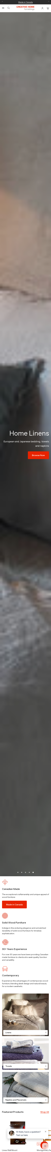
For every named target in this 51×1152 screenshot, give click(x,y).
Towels (8, 1066)
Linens (8, 1032)
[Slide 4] (29, 872)
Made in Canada (14, 904)
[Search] (8, 8)
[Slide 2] (21, 872)
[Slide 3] (25, 872)
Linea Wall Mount (9, 1150)
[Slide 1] (17, 872)
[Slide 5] (33, 872)
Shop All (44, 1112)
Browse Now (34, 465)
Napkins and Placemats (15, 1100)
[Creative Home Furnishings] (25, 8)
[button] (3, 8)
